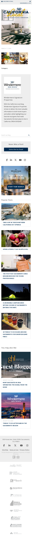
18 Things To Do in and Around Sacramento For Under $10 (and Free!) (15, 334)
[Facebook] (7, 159)
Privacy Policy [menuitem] (24, 450)
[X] (15, 159)
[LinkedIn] (11, 159)
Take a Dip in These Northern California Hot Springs (14, 224)
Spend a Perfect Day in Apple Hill (15, 249)
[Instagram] (25, 159)
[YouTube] (20, 159)
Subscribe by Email (16, 149)
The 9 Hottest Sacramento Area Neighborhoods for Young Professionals (15, 276)
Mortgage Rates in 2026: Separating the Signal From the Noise (15, 385)
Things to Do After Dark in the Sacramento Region (15, 424)
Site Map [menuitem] (5, 450)
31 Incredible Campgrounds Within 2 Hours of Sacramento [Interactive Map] (15, 305)
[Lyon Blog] (16, 13)
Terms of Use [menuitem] (14, 450)
